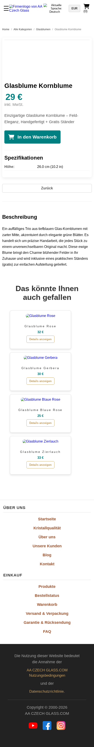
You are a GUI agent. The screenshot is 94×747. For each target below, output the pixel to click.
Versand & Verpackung (47, 613)
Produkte (47, 586)
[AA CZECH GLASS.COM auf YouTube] (33, 729)
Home (5, 29)
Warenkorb (47, 604)
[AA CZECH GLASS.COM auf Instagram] (61, 729)
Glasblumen (43, 29)
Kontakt (47, 564)
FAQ (47, 631)
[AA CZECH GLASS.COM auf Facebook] (47, 729)
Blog (47, 555)
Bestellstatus (47, 595)
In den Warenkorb (37, 136)
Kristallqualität (47, 528)
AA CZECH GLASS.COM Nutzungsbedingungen (47, 673)
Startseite (47, 519)
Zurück (47, 188)
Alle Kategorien (23, 29)
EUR (74, 8)
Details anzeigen (40, 339)
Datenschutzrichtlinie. (47, 691)
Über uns (47, 537)
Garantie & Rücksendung (47, 622)
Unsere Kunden (47, 546)
